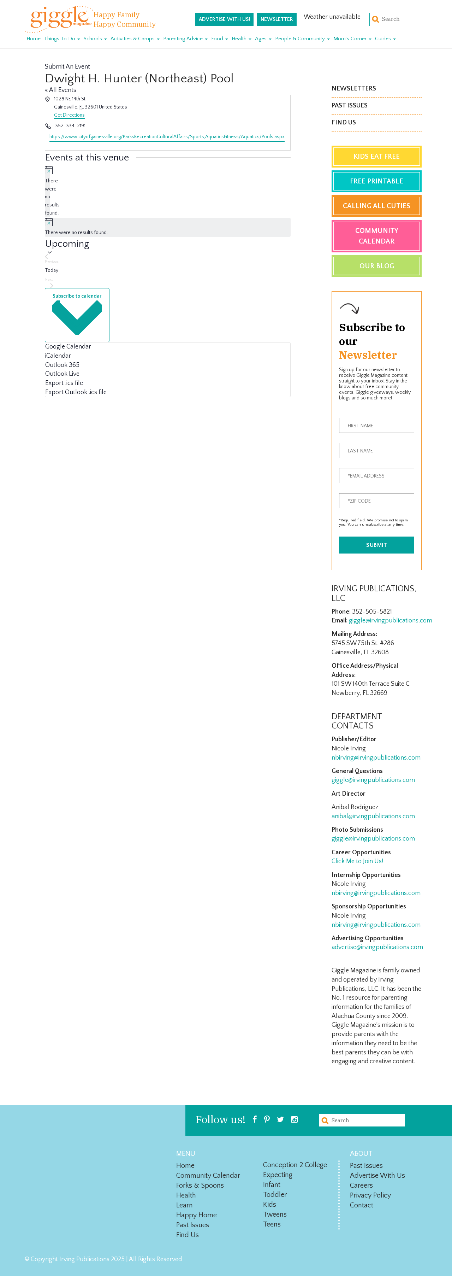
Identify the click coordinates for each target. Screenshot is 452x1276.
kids (269, 1204)
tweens (275, 1214)
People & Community (300, 39)
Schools (93, 39)
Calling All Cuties (376, 206)
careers (361, 1185)
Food (218, 39)
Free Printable (376, 181)
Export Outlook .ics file (76, 392)
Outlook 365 (62, 365)
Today (51, 270)
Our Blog (376, 266)
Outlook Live (62, 373)
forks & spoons (200, 1185)
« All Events (60, 90)
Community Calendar (376, 236)
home (185, 1166)
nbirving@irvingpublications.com (376, 757)
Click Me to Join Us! (357, 861)
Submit (376, 545)
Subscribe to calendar (77, 296)
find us (187, 1235)
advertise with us (377, 1176)
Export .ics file (64, 383)
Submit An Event (67, 66)
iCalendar (58, 355)
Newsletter (277, 19)
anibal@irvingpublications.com (373, 816)
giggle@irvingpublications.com (390, 620)
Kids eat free (376, 156)
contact (361, 1205)
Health (240, 39)
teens (272, 1224)
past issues (192, 1225)
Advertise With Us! (224, 19)
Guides (383, 39)
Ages (261, 39)
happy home (196, 1215)
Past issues (350, 105)
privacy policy (370, 1195)
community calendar (208, 1176)
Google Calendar (68, 346)
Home (33, 39)
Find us (344, 122)
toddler (275, 1195)
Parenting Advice (183, 39)
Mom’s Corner (350, 39)
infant (271, 1185)
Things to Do (60, 39)
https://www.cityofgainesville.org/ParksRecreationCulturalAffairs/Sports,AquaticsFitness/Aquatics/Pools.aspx (167, 137)
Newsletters (354, 88)
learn (184, 1205)
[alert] (47, 191)
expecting (277, 1175)
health (186, 1195)
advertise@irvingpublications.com (377, 947)
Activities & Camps (133, 39)
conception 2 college (295, 1165)
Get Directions (69, 115)
